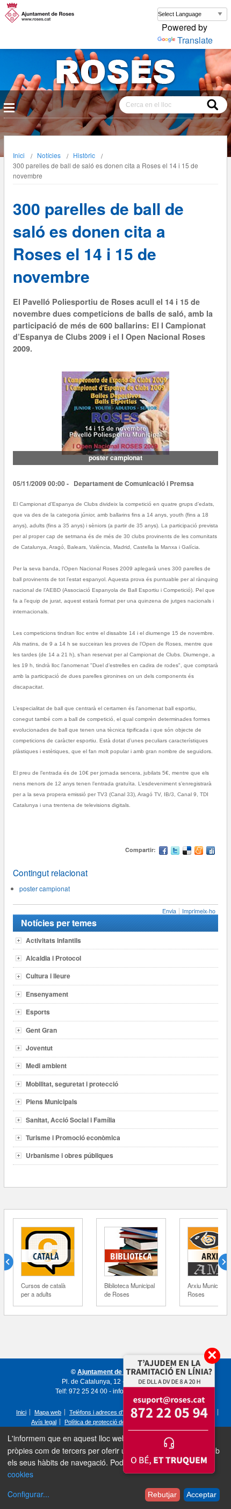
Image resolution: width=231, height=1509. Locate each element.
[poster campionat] (115, 413)
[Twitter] (175, 851)
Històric (84, 155)
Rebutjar (162, 1494)
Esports (38, 1012)
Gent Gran (41, 1030)
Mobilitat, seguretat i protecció (72, 1084)
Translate (195, 40)
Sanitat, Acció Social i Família (71, 1120)
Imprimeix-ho (198, 911)
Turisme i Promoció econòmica (73, 1137)
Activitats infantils (53, 940)
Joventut (39, 1048)
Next (218, 1262)
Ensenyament (47, 994)
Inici (19, 155)
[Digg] (210, 851)
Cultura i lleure (48, 976)
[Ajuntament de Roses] (115, 74)
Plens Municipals (51, 1101)
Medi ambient (46, 1065)
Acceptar (201, 1494)
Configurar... (28, 1494)
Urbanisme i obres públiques (69, 1155)
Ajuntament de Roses (110, 1372)
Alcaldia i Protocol (53, 958)
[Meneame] (198, 851)
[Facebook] (163, 851)
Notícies (49, 155)
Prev (12, 1262)
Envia (169, 911)
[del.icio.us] (187, 851)
